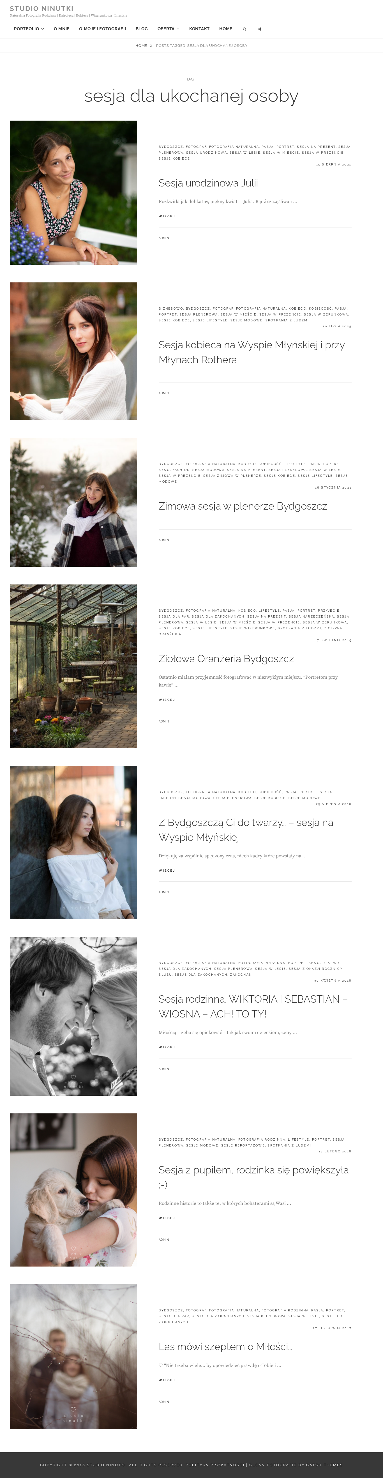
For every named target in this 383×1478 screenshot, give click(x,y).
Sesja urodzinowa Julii (208, 183)
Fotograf (196, 147)
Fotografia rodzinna (261, 963)
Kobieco (297, 308)
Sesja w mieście (281, 153)
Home (225, 28)
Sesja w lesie (245, 153)
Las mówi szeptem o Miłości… (225, 1346)
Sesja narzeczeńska (311, 616)
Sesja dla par (174, 616)
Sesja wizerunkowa (326, 314)
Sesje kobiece (174, 158)
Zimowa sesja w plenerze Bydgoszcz (243, 506)
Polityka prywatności (215, 1465)
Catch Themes (324, 1465)
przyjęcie (329, 611)
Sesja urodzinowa (206, 153)
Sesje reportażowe (243, 1145)
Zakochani (241, 975)
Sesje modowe (246, 320)
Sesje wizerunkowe (252, 628)
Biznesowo (171, 308)
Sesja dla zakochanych (218, 616)
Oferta (166, 28)
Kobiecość (320, 308)
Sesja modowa (208, 470)
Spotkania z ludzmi (287, 320)
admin (164, 238)
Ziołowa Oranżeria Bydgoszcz (226, 658)
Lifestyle (295, 464)
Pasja (268, 147)
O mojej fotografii (102, 28)
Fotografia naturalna (234, 147)
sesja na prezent (316, 147)
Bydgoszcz (171, 147)
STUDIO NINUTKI (42, 8)
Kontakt (199, 28)
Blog (142, 28)
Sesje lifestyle (210, 320)
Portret (285, 147)
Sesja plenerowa (198, 314)
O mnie (62, 28)
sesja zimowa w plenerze (232, 476)
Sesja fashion (174, 470)
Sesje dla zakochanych (201, 975)
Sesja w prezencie (323, 153)
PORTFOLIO (26, 28)
